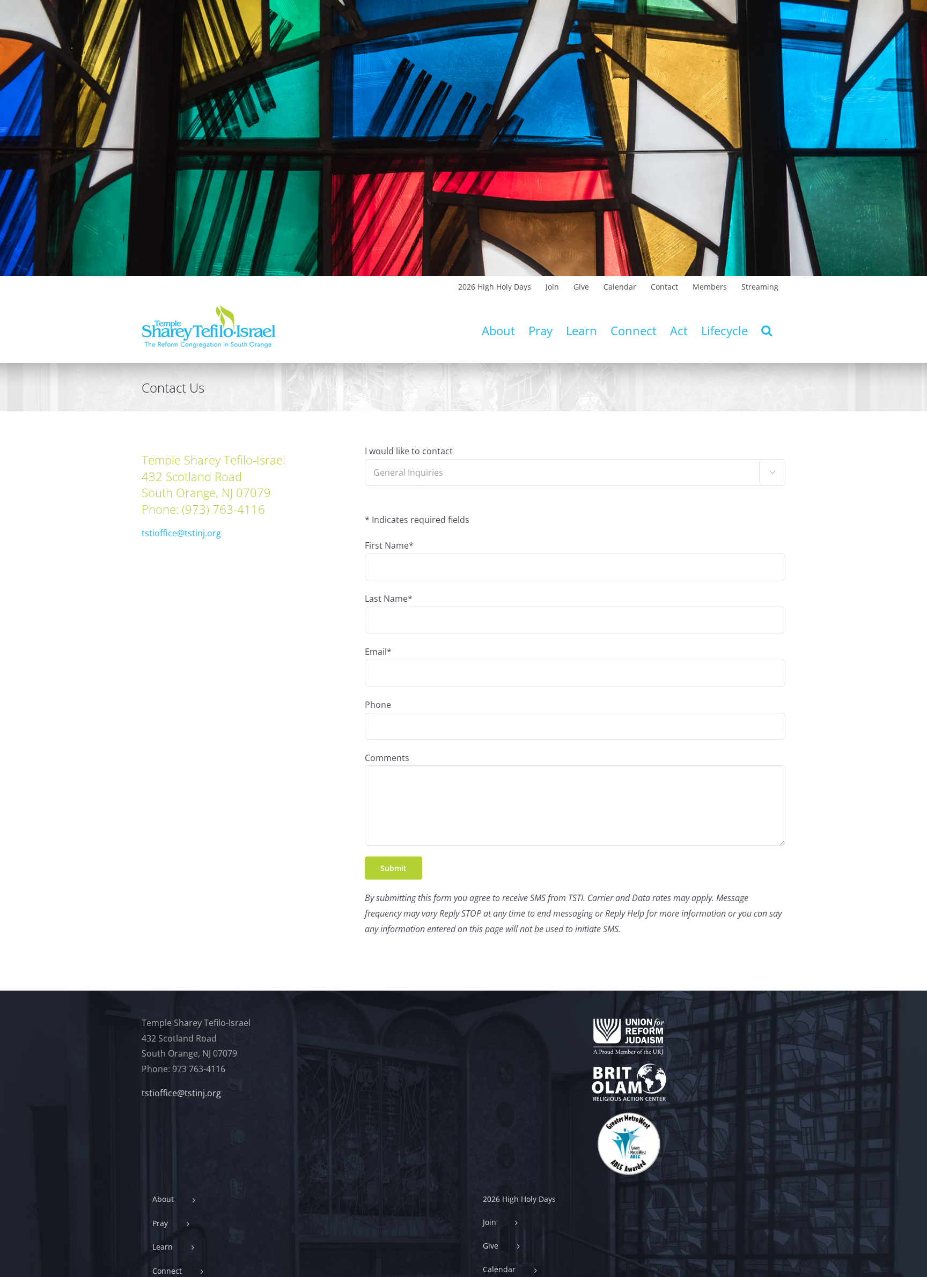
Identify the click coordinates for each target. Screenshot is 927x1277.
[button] (766, 330)
